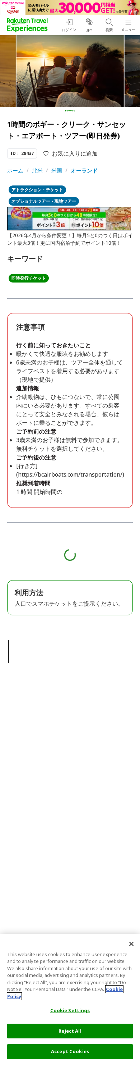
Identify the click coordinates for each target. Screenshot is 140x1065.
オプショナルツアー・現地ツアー (43, 201)
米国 (56, 170)
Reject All (70, 1031)
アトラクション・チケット (37, 190)
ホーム (15, 170)
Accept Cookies (70, 1051)
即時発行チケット (28, 278)
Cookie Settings (70, 1010)
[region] (70, 999)
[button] (65, 110)
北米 (37, 170)
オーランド (84, 170)
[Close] (131, 944)
